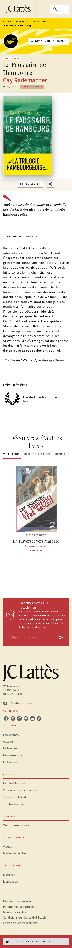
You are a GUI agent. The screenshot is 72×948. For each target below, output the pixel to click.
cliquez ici (40, 627)
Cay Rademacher (25, 80)
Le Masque (21, 22)
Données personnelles (17, 901)
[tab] (13, 236)
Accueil (7, 22)
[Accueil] (19, 9)
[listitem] (6, 718)
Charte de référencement (20, 923)
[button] (48, 41)
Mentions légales (14, 912)
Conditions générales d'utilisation (25, 917)
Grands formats (41, 22)
